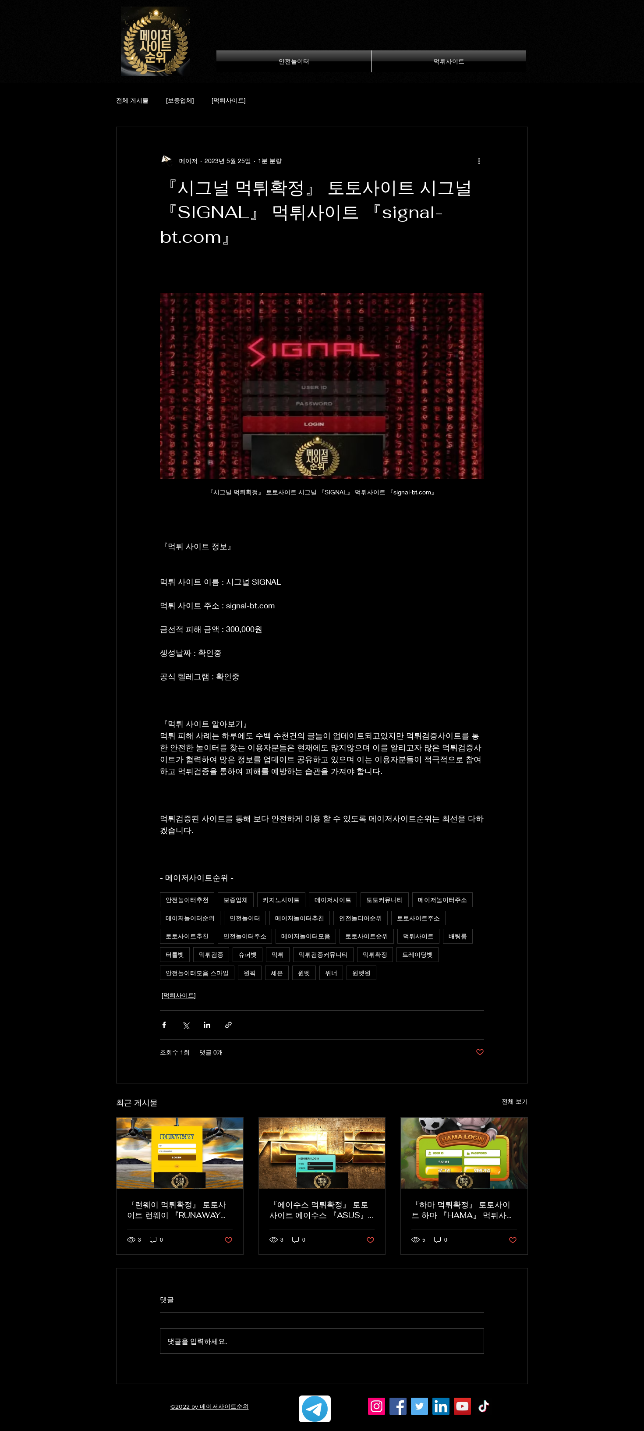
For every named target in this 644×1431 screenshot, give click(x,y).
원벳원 (361, 972)
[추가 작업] (479, 160)
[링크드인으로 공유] (207, 1025)
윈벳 (304, 972)
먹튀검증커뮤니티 (323, 954)
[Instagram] (376, 1406)
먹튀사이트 (418, 936)
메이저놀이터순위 (190, 918)
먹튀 (278, 954)
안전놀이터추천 (187, 899)
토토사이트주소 (418, 918)
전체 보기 (515, 1101)
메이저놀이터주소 (442, 899)
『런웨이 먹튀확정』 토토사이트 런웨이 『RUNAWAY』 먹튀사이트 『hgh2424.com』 (177, 1210)
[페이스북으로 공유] (164, 1025)
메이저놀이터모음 (305, 936)
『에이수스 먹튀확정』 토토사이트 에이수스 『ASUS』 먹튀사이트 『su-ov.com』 (318, 1210)
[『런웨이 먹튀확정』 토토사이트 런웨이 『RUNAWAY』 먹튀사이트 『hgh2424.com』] (180, 1153)
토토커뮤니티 (384, 899)
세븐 (277, 972)
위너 (331, 972)
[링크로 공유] (228, 1025)
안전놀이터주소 (244, 936)
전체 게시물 (132, 100)
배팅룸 (458, 936)
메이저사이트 (333, 899)
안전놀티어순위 (360, 918)
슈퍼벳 (247, 954)
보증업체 (235, 899)
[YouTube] (462, 1406)
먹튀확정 (375, 954)
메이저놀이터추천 (299, 918)
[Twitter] (419, 1406)
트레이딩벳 (417, 954)
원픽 (250, 972)
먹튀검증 (211, 954)
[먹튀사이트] (229, 100)
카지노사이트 (281, 899)
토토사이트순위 (366, 936)
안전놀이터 (245, 918)
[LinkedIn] (440, 1406)
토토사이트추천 (187, 936)
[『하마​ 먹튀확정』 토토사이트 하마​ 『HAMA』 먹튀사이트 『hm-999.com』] (464, 1153)
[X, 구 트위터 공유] (185, 1025)
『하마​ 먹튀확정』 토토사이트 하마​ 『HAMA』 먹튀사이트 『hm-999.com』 (462, 1210)
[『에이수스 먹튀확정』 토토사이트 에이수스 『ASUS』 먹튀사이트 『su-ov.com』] (322, 1153)
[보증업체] (180, 100)
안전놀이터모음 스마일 (197, 972)
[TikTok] (483, 1406)
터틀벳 (175, 954)
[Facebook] (398, 1406)
